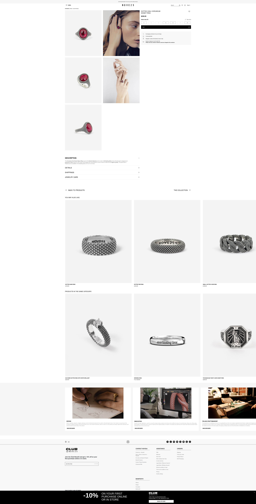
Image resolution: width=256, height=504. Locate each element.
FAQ (157, 452)
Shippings (69, 172)
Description (70, 158)
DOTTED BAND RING (70, 284)
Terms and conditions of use (162, 469)
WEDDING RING (138, 378)
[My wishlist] (182, 5)
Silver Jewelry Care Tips (161, 458)
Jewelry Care (71, 177)
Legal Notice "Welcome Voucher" (163, 463)
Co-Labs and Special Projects (142, 458)
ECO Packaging (180, 458)
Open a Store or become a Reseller (141, 455)
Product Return (180, 456)
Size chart (158, 456)
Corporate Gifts (139, 464)
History (137, 482)
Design (137, 484)
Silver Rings (76, 8)
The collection (181, 190)
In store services (159, 461)
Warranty (158, 454)
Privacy (157, 471)
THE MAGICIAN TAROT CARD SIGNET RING (213, 378)
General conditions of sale (161, 467)
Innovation (138, 487)
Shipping (179, 452)
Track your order (180, 454)
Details (68, 167)
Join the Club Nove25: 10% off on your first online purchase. (128, 1)
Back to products (76, 190)
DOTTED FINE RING (139, 284)
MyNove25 (138, 489)
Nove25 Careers (139, 460)
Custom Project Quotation (141, 462)
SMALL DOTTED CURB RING (210, 284)
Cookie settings (159, 473)
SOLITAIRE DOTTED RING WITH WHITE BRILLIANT (77, 378)
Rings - (71, 8)
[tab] (102, 158)
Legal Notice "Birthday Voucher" (163, 465)
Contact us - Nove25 (140, 452)
